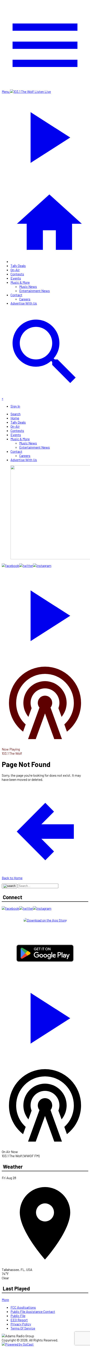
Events (15, 278)
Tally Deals (18, 265)
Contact (16, 295)
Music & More (20, 282)
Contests (17, 274)
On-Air (15, 270)
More (5, 1299)
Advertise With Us (23, 303)
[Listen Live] (45, 613)
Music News (28, 286)
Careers (24, 299)
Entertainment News (34, 291)
